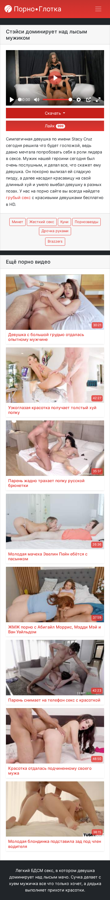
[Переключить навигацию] (98, 9)
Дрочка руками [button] (55, 231)
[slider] (19, 99)
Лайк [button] (54, 125)
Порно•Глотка (36, 9)
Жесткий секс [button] (41, 222)
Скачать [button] (53, 113)
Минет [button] (17, 222)
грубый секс (18, 197)
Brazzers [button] (55, 241)
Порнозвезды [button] (86, 222)
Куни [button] (64, 222)
